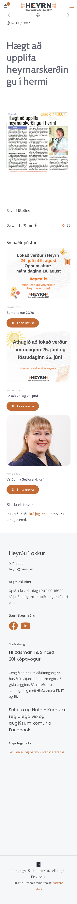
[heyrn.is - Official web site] (38, 6)
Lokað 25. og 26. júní (22, 396)
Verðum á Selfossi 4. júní (25, 479)
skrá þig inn (36, 513)
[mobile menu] (71, 6)
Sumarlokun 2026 (20, 312)
